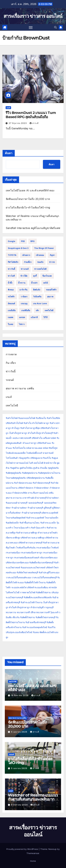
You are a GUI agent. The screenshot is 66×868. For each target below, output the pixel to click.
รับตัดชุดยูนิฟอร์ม (13, 473)
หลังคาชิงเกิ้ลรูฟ (50, 448)
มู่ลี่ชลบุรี (47, 507)
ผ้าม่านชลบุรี (41, 498)
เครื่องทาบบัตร (49, 438)
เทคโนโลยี (49, 310)
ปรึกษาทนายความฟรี (40, 612)
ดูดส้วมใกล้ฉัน (26, 468)
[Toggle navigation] (30, 27)
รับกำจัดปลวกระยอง (23, 483)
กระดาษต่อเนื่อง (43, 547)
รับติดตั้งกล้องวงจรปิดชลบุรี (41, 562)
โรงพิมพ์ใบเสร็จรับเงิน (26, 547)
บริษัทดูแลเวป (36, 458)
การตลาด (11, 354)
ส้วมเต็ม (43, 468)
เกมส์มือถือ (25, 310)
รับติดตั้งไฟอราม (43, 592)
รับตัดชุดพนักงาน (29, 473)
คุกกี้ (35, 276)
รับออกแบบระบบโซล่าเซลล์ (33, 567)
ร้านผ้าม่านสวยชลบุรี (31, 512)
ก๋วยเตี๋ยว (28, 262)
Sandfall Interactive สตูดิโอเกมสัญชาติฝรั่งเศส (33, 228)
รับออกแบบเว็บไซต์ (27, 418)
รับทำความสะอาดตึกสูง (26, 532)
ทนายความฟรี (23, 612)
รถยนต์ (10, 379)
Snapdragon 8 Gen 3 (18, 248)
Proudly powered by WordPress (22, 849)
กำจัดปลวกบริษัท (19, 493)
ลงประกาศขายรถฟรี (22, 438)
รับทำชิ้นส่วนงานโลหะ (30, 522)
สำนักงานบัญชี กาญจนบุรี (42, 607)
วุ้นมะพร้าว (55, 612)
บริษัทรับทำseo (44, 443)
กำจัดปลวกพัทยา (41, 488)
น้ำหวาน (21, 283)
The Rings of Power (44, 248)
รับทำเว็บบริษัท (53, 418)
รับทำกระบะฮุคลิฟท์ (35, 517)
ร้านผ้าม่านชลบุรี (35, 507)
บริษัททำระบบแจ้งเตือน (37, 587)
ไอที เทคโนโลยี (36, 463)
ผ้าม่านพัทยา (53, 498)
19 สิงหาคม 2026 (20, 695)
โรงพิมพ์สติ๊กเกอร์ (34, 453)
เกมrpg (24, 303)
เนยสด (10, 317)
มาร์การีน (23, 289)
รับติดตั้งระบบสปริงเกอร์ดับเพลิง (38, 597)
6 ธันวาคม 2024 (19, 805)
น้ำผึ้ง (10, 283)
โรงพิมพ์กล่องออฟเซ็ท (16, 453)
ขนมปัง (40, 262)
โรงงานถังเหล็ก (51, 517)
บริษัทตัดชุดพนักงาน (35, 478)
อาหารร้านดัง (28, 498)
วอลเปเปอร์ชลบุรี (35, 502)
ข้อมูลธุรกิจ (24, 458)
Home (33, 861)
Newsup (52, 849)
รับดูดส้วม (14, 468)
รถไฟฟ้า (11, 296)
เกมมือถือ (12, 310)
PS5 (23, 241)
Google (11, 241)
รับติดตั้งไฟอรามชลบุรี (46, 617)
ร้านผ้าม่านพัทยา (19, 507)
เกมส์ (8, 108)
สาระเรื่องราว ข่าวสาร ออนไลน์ (33, 16)
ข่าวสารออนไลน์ (20, 463)
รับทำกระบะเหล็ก (48, 522)
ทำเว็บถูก (16, 428)
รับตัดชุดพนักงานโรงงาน (49, 473)
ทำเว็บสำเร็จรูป (34, 433)
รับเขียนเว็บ (41, 418)
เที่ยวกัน (16, 617)
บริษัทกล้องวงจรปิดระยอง (17, 562)
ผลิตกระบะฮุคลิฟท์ (49, 512)
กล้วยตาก (26, 255)
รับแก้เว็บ (47, 458)
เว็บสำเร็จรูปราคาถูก (18, 433)
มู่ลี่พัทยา (56, 507)
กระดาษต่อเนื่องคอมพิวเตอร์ (26, 557)
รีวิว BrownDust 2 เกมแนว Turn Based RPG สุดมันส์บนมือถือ (31, 115)
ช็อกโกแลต (47, 276)
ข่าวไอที (11, 276)
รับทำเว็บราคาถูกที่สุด (30, 428)
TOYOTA (12, 255)
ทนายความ (11, 612)
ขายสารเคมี (48, 453)
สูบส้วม (36, 468)
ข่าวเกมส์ (25, 269)
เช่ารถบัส (53, 587)
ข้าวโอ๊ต (24, 276)
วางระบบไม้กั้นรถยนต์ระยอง (18, 577)
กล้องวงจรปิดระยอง (48, 557)
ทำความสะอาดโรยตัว (48, 532)
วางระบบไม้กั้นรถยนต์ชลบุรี (44, 577)
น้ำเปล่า (34, 283)
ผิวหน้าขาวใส (50, 463)
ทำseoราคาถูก (30, 443)
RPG (32, 241)
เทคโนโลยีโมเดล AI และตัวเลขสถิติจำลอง (30, 190)
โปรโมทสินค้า (12, 458)
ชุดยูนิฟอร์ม (53, 468)
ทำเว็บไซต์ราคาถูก (40, 423)
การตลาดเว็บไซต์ (27, 592)
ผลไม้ (45, 283)
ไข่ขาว (22, 324)
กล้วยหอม (40, 255)
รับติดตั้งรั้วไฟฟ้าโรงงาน (35, 582)
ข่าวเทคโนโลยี (40, 269)
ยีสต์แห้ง (36, 289)
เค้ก (37, 310)
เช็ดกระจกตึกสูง (13, 537)
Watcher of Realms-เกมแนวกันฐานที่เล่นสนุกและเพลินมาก (33, 797)
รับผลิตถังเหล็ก (12, 522)
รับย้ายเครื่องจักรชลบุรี (35, 622)
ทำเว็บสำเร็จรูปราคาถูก (19, 607)
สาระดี (35, 123)
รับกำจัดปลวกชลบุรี (41, 483)
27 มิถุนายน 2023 (18, 123)
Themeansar (32, 853)
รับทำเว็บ (28, 423)
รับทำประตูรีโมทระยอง (49, 572)
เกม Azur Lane (40, 303)
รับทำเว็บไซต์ (12, 418)
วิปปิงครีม (37, 296)
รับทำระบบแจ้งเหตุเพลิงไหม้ (35, 627)
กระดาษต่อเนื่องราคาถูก (31, 552)
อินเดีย (9, 617)
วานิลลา (24, 296)
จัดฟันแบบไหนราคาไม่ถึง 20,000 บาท (28, 199)
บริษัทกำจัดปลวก (25, 488)
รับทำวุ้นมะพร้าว (38, 527)
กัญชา (52, 255)
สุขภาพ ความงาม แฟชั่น (20, 388)
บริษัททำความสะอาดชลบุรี (30, 542)
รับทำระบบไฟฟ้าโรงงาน (31, 602)
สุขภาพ (50, 296)
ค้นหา (8, 153)
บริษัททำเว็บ (37, 438)
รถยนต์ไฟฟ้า (51, 289)
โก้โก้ (45, 317)
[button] (55, 27)
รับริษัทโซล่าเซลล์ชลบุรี (27, 572)
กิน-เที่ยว (11, 362)
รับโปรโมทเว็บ (19, 448)
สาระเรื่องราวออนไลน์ (38, 493)
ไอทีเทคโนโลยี (12, 592)
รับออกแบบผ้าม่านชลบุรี (16, 502)
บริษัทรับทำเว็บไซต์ (15, 423)
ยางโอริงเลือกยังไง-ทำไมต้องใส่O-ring (28, 207)
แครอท (22, 317)
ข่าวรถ (52, 262)
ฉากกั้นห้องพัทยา (13, 512)
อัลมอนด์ (11, 303)
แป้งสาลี (34, 317)
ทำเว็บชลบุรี (47, 433)
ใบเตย (10, 324)
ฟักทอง (11, 289)
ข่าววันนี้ (11, 269)
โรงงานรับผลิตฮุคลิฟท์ (16, 517)
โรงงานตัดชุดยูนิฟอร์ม (16, 478)
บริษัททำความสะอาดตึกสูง (33, 537)
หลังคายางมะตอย (34, 448)
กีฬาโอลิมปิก (13, 262)
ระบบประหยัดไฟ (19, 587)
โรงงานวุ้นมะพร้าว (22, 527)
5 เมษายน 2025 (19, 732)
